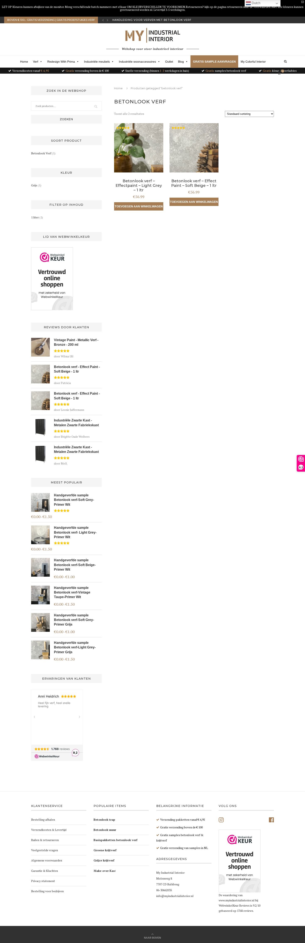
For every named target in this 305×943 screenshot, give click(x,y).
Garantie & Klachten (44, 871)
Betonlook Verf (41, 153)
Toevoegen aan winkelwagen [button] (139, 206)
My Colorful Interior (253, 61)
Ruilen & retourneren (45, 840)
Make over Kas (104, 871)
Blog (181, 61)
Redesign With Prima (61, 61)
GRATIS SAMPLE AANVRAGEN (214, 61)
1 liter (35, 217)
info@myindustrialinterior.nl (175, 896)
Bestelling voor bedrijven (47, 891)
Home (24, 61)
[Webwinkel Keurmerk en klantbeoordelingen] (52, 278)
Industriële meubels (97, 61)
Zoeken (66, 119)
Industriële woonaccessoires (137, 61)
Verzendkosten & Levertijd (48, 830)
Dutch (255, 3)
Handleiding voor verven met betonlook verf (151, 19)
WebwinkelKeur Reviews (234, 905)
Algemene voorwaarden (46, 860)
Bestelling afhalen (43, 820)
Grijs (34, 185)
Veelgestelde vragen (44, 850)
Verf (35, 61)
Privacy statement (43, 881)
